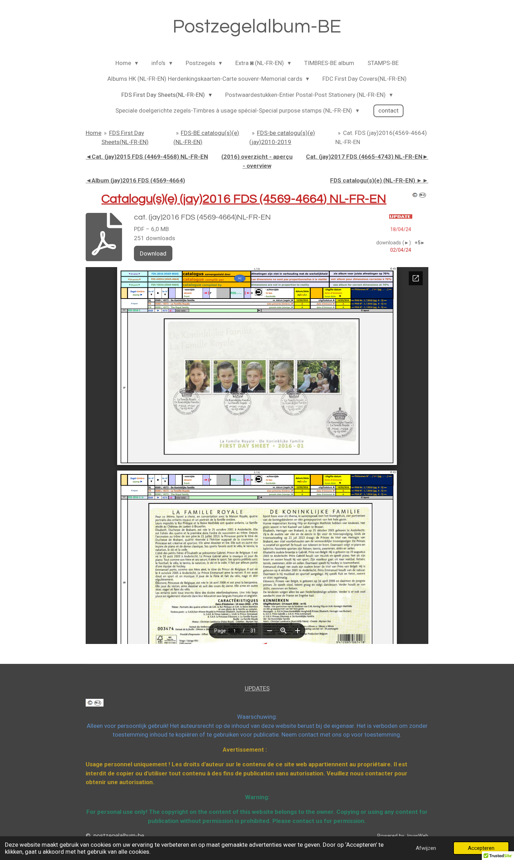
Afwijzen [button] (426, 848)
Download (153, 253)
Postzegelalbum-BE (257, 26)
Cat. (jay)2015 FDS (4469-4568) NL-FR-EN (147, 156)
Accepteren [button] (481, 848)
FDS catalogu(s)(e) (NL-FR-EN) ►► (379, 180)
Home (93, 132)
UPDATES (257, 688)
